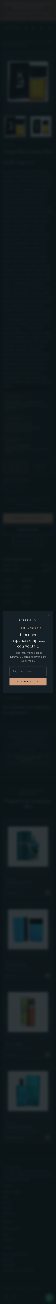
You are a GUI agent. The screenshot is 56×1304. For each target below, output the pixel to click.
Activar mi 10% (28, 681)
